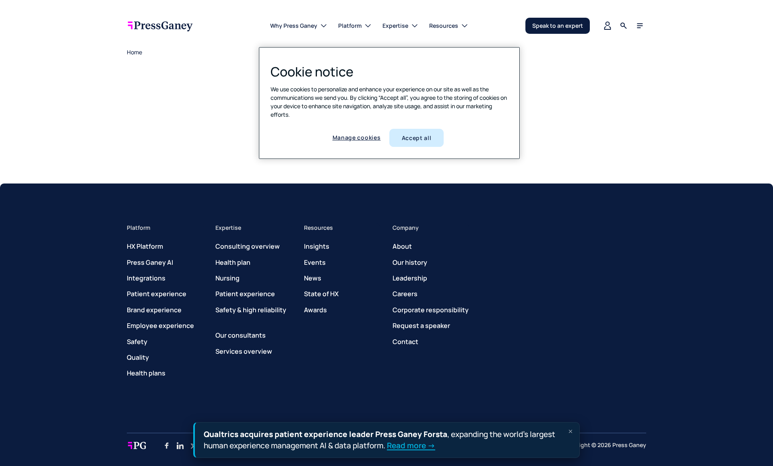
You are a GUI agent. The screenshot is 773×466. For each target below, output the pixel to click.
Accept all (417, 138)
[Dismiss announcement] (570, 431)
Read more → (411, 445)
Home (134, 52)
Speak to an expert (557, 25)
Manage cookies (357, 137)
